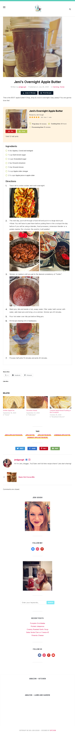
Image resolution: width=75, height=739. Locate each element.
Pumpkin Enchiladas (37, 623)
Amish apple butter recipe (13, 435)
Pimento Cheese (38, 635)
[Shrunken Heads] (37, 402)
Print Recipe (47, 93)
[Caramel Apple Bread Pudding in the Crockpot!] (60, 402)
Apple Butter (30, 435)
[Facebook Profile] (27, 460)
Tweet (22, 448)
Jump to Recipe (30, 93)
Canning (56, 87)
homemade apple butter (62, 435)
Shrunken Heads (31, 410)
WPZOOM (53, 730)
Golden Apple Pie (8, 410)
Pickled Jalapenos (37, 626)
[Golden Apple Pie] (14, 402)
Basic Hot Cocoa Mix (27, 477)
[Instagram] (29, 460)
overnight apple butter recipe (37, 437)
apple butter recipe (44, 435)
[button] (4, 7)
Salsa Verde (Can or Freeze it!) (37, 632)
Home (62, 87)
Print (56, 448)
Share (34, 448)
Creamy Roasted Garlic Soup (37, 629)
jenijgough (22, 87)
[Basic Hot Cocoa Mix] (11, 477)
